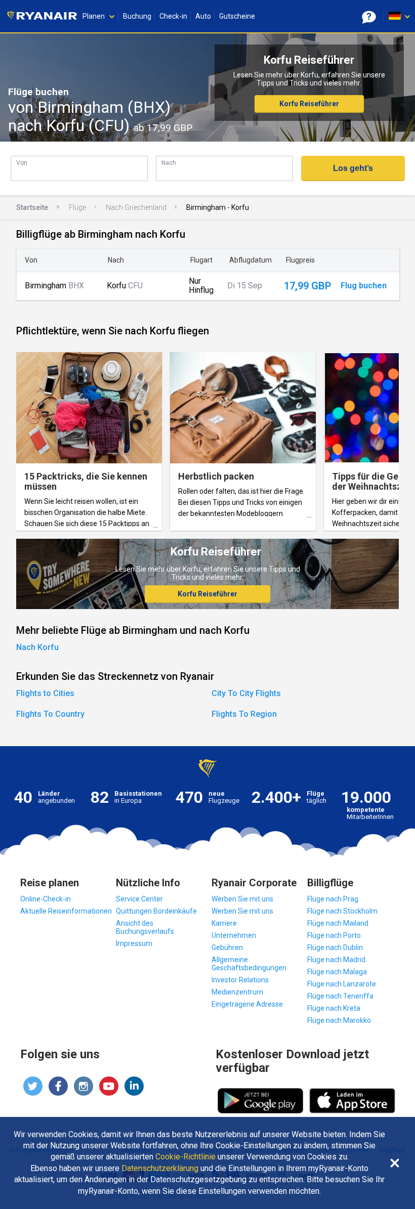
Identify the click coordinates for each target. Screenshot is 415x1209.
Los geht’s (353, 168)
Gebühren (227, 947)
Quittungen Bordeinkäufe (156, 911)
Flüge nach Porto (334, 935)
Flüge (77, 207)
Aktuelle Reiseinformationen (66, 911)
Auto (203, 16)
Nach (168, 162)
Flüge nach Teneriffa (340, 996)
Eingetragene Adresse (247, 1004)
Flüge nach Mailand (337, 923)
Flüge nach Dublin (335, 947)
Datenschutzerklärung (159, 1168)
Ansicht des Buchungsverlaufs (145, 927)
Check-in (173, 16)
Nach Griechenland (136, 207)
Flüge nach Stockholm (342, 911)
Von (21, 162)
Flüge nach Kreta (333, 1008)
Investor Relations (240, 980)
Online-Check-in (45, 899)
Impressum (134, 943)
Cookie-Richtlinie (185, 1156)
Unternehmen (234, 935)
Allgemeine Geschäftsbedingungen (249, 964)
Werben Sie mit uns (242, 899)
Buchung (137, 16)
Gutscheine (237, 16)
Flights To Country (50, 714)
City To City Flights (246, 693)
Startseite (32, 207)
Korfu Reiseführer (309, 104)
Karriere (224, 923)
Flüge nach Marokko (339, 1020)
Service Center (139, 899)
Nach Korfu (37, 647)
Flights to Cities (45, 693)
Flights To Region (244, 714)
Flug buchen (364, 285)
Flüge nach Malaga (337, 972)
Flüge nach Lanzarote (341, 984)
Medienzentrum (237, 992)
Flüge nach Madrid (336, 960)
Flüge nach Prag (332, 899)
